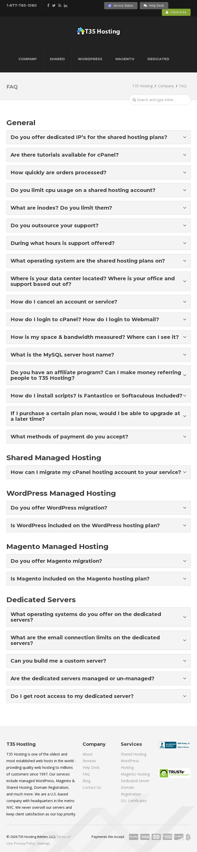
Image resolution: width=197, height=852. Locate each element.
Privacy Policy (24, 843)
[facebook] (48, 5)
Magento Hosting (135, 774)
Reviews (89, 760)
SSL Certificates (134, 800)
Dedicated (158, 59)
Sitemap (43, 843)
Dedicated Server (135, 780)
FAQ (86, 774)
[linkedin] (65, 5)
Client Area (178, 12)
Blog (86, 780)
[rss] (59, 5)
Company (27, 59)
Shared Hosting (133, 754)
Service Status (123, 5)
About (88, 754)
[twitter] (54, 5)
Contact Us (92, 787)
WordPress (90, 59)
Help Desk (156, 5)
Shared (57, 59)
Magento (124, 59)
